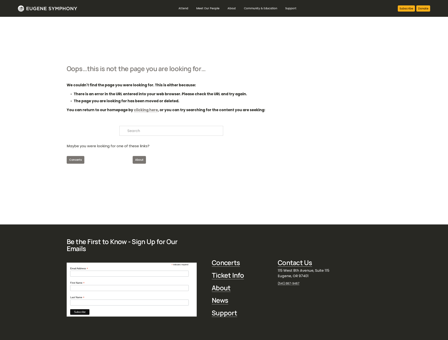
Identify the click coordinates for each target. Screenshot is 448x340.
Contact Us (295, 262)
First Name (77, 283)
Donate (423, 8)
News (220, 300)
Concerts (75, 160)
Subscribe (406, 8)
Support (224, 312)
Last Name (77, 297)
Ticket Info (228, 275)
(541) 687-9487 (288, 283)
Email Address (79, 268)
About (139, 160)
